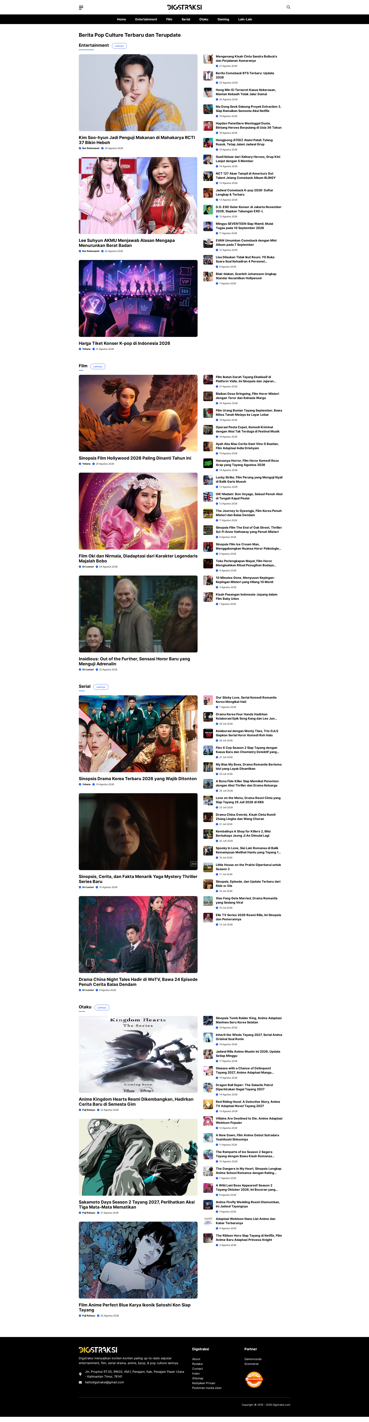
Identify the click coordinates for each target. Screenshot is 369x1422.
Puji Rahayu (88, 1109)
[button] (288, 7)
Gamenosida (252, 1359)
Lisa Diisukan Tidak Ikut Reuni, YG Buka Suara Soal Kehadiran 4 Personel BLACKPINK (245, 261)
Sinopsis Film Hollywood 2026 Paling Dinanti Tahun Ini (135, 458)
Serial (186, 19)
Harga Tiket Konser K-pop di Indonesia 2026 (124, 343)
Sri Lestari (88, 566)
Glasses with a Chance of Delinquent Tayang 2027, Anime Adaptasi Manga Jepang (243, 1072)
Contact (197, 1368)
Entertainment (146, 19)
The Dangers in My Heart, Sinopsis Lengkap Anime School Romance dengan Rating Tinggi (248, 1173)
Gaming (223, 19)
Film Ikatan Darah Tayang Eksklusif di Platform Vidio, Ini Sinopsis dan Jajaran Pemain (245, 381)
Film (169, 19)
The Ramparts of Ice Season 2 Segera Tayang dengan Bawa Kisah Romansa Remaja (244, 1156)
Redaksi (197, 1364)
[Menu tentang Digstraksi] (81, 7)
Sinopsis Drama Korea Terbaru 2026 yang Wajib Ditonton (138, 778)
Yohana (86, 348)
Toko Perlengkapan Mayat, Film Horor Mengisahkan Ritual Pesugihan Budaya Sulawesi (245, 565)
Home (121, 19)
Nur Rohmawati (90, 148)
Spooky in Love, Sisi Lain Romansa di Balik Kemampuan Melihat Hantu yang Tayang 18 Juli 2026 (248, 852)
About (196, 1359)
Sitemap (197, 1378)
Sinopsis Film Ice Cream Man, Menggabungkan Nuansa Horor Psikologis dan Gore (247, 548)
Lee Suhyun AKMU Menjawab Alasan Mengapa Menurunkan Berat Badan (127, 243)
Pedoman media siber (207, 1388)
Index (196, 1373)
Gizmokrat (251, 1364)
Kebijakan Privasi (203, 1383)
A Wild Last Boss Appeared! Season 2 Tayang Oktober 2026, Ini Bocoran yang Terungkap (245, 1189)
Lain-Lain (245, 19)
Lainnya (119, 45)
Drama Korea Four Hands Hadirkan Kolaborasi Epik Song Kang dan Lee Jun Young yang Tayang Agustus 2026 (245, 718)
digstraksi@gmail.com (108, 1382)
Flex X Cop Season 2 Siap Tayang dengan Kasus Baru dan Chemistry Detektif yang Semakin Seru (246, 752)
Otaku (203, 19)
